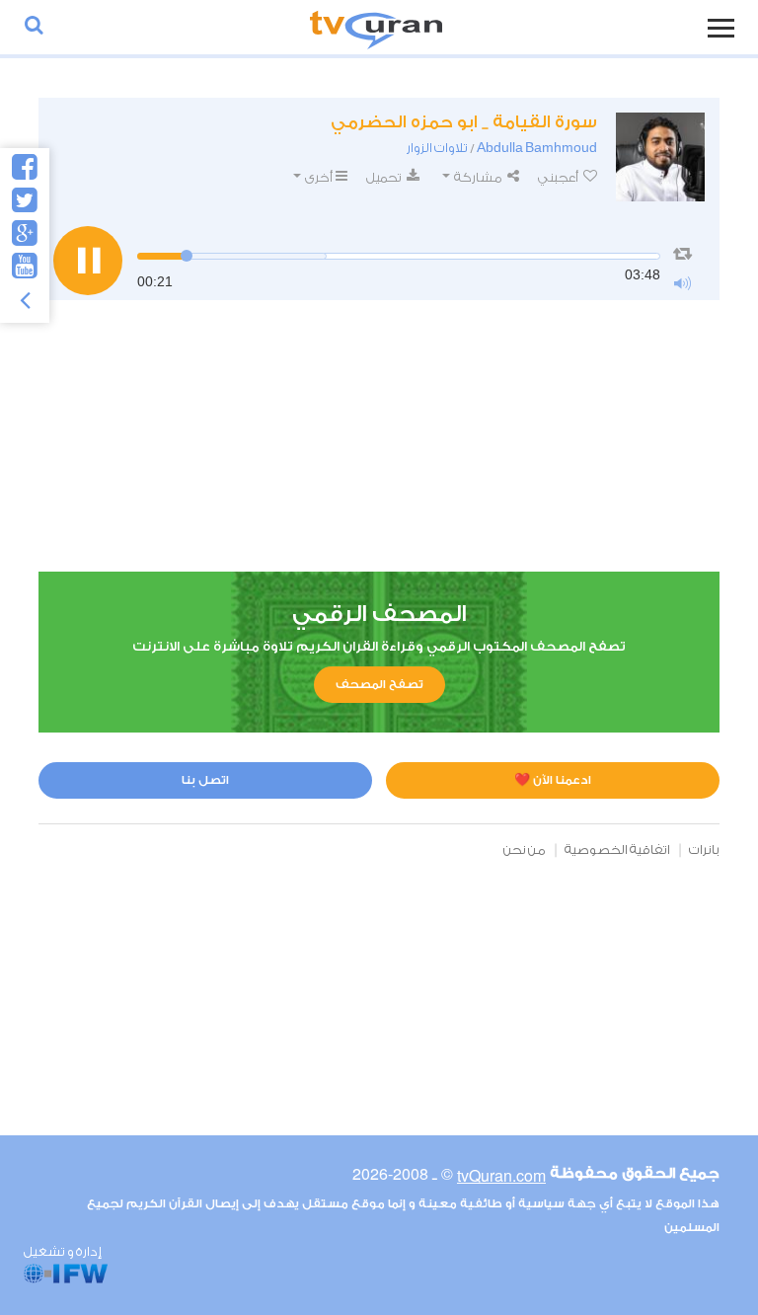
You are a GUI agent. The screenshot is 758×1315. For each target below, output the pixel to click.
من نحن (524, 849)
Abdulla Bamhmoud (537, 147)
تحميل (385, 177)
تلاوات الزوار (437, 147)
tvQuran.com (501, 1175)
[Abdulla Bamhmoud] (660, 157)
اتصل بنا (205, 780)
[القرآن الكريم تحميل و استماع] (376, 27)
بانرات (704, 849)
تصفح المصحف (379, 684)
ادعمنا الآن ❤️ (552, 780)
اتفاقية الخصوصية (617, 849)
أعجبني (559, 177)
